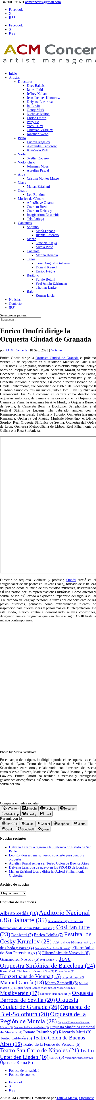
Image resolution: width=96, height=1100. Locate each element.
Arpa (21, 174)
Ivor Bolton (49, 959)
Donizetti (22, 934)
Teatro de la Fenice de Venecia (51, 1044)
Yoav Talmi (35, 126)
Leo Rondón (36, 194)
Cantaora (33, 251)
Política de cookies (22, 1074)
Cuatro (22, 190)
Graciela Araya (46, 243)
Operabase (86, 1098)
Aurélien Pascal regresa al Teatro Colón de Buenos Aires (49, 863)
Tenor (31, 259)
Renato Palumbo (40, 1032)
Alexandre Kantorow (42, 146)
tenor (56, 1057)
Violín (22, 154)
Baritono (33, 275)
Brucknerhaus (58, 921)
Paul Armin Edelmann (51, 283)
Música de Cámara (31, 198)
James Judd (35, 89)
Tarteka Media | (67, 1098)
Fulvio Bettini (45, 279)
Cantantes (25, 223)
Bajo (30, 291)
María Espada (45, 231)
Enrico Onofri (36, 118)
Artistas (14, 77)
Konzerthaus (64, 971)
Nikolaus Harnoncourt (55, 993)
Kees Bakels (35, 85)
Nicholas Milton (38, 114)
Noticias (15, 299)
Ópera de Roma (16, 1062)
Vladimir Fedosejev (79, 1057)
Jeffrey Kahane (37, 94)
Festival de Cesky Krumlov (45, 938)
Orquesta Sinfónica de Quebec (31, 1027)
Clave (22, 182)
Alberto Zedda (19, 913)
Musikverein (19, 993)
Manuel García (22, 982)
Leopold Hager (73, 977)
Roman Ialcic (45, 295)
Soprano (33, 227)
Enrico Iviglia (45, 271)
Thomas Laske (46, 287)
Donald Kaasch (47, 267)
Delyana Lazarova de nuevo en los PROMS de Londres (48, 867)
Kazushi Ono (44, 971)
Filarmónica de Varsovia (66, 952)
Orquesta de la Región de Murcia (43, 1018)
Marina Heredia (47, 255)
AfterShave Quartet (40, 203)
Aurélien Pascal (38, 170)
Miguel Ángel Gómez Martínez (35, 987)
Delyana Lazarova (40, 102)
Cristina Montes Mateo (43, 178)
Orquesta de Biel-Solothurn (45, 1010)
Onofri (71, 580)
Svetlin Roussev (38, 158)
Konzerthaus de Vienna (30, 976)
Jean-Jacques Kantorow (43, 98)
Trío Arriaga (35, 219)
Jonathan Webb (37, 134)
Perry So (33, 122)
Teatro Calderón (16, 1038)
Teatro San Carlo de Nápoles (39, 1050)
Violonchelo (26, 162)
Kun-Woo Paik (37, 150)
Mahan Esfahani (38, 186)
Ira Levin (33, 106)
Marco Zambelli (61, 982)
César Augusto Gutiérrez (53, 263)
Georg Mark (35, 110)
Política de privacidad (24, 1070)
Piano (22, 138)
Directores (25, 81)
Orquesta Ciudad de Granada (57, 358)
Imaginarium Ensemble (43, 215)
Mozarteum (66, 987)
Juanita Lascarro (47, 235)
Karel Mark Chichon (16, 971)
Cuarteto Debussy (39, 211)
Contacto (15, 303)
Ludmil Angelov (38, 142)
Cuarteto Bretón (38, 207)
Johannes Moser (38, 166)
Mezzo (31, 239)
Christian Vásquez (40, 130)
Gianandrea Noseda (19, 959)
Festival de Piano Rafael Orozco (53, 948)
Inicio (13, 73)
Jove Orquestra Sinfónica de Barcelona (47, 962)
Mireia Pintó (44, 247)
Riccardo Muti (75, 1031)
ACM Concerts (16, 350)
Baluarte (29, 920)
